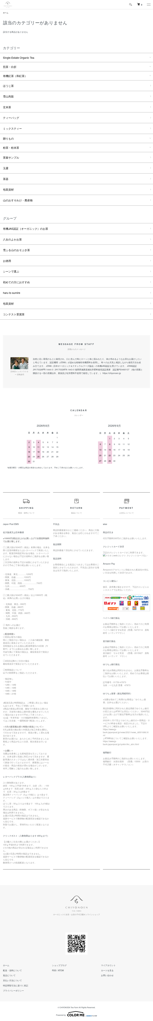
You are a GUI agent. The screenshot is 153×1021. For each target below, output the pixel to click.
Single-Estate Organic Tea (18, 57)
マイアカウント (108, 965)
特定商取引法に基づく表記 (15, 985)
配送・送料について (12, 970)
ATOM (61, 970)
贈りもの (8, 138)
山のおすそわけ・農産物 (18, 200)
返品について (9, 975)
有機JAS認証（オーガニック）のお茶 (25, 228)
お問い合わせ (107, 975)
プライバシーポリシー (13, 990)
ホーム (5, 12)
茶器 (5, 179)
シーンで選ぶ (11, 271)
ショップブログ (59, 965)
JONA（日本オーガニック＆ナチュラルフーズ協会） (70, 365)
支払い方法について (12, 980)
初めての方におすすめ (16, 282)
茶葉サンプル (11, 157)
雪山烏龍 (8, 96)
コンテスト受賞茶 (14, 314)
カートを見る (107, 970)
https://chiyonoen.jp (111, 373)
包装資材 (8, 189)
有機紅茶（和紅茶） (15, 76)
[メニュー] (148, 4)
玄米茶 (7, 107)
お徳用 (7, 261)
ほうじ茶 (8, 86)
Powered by (61, 1015)
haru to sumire (11, 293)
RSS (54, 970)
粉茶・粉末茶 (11, 147)
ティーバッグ (11, 118)
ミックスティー (12, 128)
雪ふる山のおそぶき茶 (16, 250)
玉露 (5, 168)
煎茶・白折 (9, 67)
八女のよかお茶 (12, 239)
